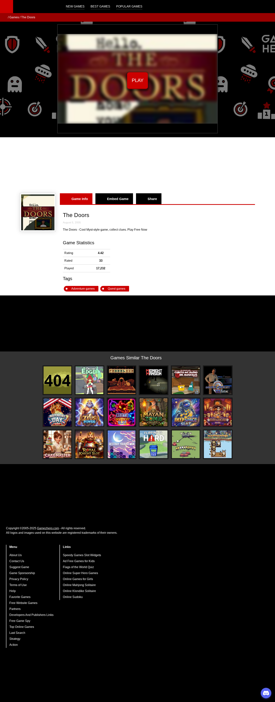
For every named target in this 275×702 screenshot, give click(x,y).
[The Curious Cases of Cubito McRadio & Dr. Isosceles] (185, 380)
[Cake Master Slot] (57, 444)
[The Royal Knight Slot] (89, 444)
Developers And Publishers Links (31, 614)
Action (13, 644)
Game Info (79, 199)
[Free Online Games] (4, 17)
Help (12, 591)
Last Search (17, 632)
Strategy (14, 638)
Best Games (100, 6)
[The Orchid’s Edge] (89, 380)
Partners (15, 608)
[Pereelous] (121, 380)
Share (152, 199)
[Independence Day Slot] (57, 412)
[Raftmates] (217, 444)
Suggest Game (19, 567)
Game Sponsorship (22, 573)
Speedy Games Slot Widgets (82, 555)
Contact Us (16, 561)
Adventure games (83, 288)
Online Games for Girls (78, 579)
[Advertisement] (137, 165)
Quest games (116, 288)
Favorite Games (19, 597)
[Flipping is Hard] (153, 444)
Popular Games (129, 6)
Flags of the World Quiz (78, 567)
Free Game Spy (19, 620)
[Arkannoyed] (185, 444)
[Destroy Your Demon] (121, 444)
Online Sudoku (73, 597)
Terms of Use (18, 585)
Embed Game (118, 199)
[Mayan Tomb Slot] (153, 412)
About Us (15, 555)
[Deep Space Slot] (185, 412)
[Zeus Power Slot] (89, 412)
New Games (75, 6)
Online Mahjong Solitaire (79, 585)
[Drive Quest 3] (217, 380)
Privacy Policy (18, 579)
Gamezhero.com (48, 528)
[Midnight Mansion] (153, 380)
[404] (57, 380)
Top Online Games (21, 626)
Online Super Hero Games (80, 573)
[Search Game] (269, 7)
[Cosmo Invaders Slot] (121, 412)
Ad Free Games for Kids (79, 561)
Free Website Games (23, 603)
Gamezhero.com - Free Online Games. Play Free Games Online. (36, 6)
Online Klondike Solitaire (79, 591)
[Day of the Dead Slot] (217, 412)
